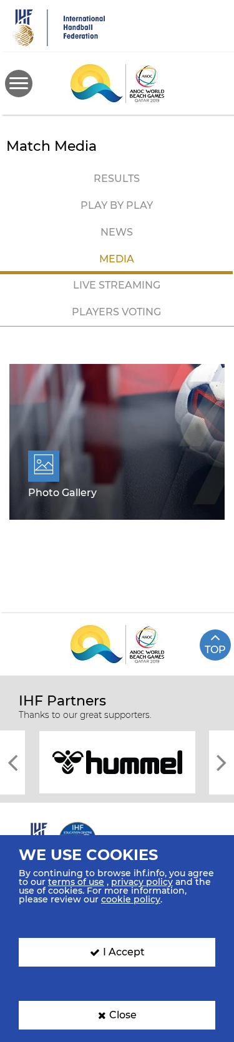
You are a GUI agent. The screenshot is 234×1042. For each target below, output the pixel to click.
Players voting (116, 312)
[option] (117, 761)
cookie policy (130, 899)
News (116, 232)
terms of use (76, 881)
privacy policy (142, 881)
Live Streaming (116, 285)
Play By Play (116, 205)
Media (116, 259)
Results (117, 178)
